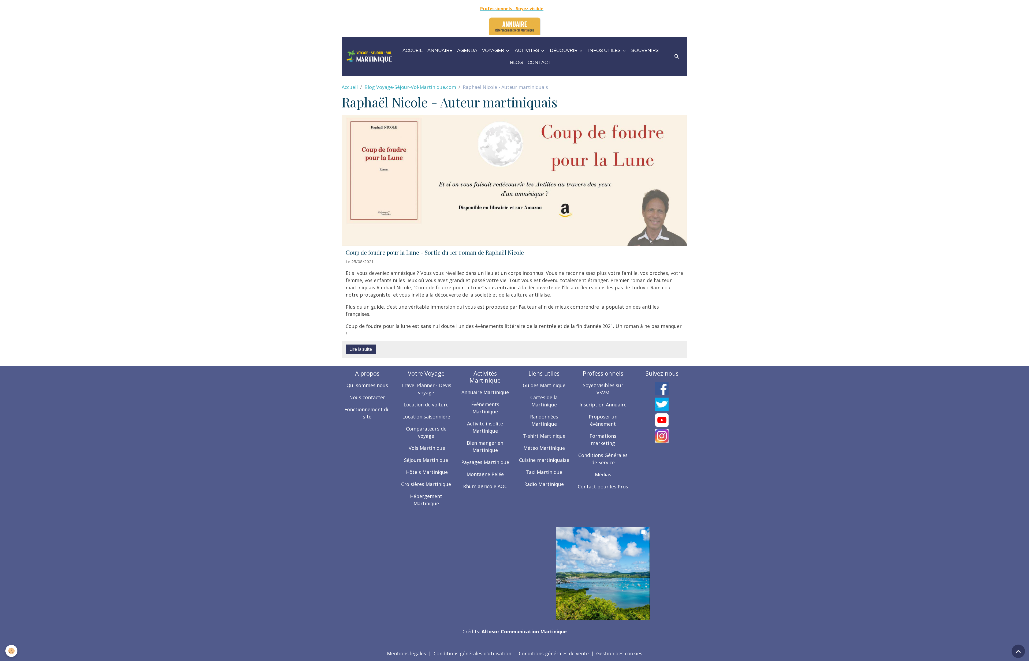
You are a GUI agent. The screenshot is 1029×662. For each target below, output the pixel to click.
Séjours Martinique (426, 460)
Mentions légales (406, 653)
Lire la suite (360, 349)
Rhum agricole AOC (485, 486)
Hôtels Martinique (426, 472)
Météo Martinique (544, 448)
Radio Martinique (544, 484)
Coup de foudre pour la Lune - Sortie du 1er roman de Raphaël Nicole (435, 252)
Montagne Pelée (485, 474)
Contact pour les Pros (603, 486)
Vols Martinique (426, 448)
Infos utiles (605, 50)
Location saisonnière (426, 416)
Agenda (467, 50)
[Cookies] (11, 651)
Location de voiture (426, 404)
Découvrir (564, 50)
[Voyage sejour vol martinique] (603, 573)
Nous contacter (367, 397)
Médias (603, 474)
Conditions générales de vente (554, 653)
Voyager (493, 50)
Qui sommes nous (367, 385)
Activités (527, 50)
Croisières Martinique (426, 484)
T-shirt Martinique (544, 436)
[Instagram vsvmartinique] (661, 436)
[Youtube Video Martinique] (661, 420)
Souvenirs (645, 50)
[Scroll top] (1018, 651)
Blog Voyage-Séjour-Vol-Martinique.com (410, 87)
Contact (539, 62)
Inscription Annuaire (603, 404)
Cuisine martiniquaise (544, 460)
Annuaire (439, 50)
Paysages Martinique (485, 462)
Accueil (412, 50)
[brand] (369, 56)
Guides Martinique (544, 385)
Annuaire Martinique (485, 392)
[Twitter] (661, 404)
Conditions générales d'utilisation (472, 653)
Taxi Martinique (544, 472)
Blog (516, 62)
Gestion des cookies (619, 653)
